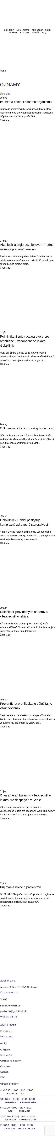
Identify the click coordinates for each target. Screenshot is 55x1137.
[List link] (27, 568)
